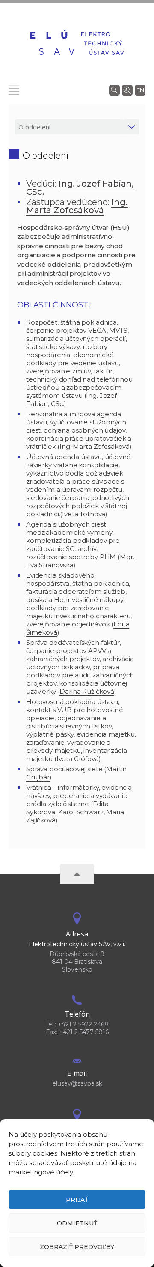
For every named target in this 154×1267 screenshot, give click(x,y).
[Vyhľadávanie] (114, 89)
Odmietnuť (77, 1223)
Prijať (77, 1200)
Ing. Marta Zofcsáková (94, 446)
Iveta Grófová (77, 759)
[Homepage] (77, 43)
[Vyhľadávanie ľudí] (127, 89)
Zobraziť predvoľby (77, 1247)
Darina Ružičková (86, 691)
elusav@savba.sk (77, 1083)
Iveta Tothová (83, 514)
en (140, 90)
